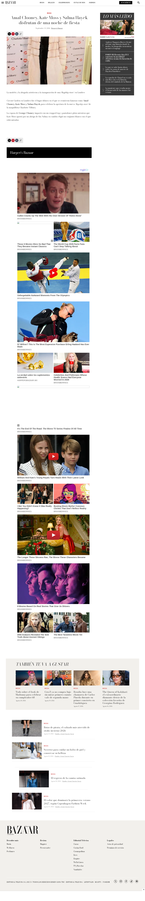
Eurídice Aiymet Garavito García (64, 734)
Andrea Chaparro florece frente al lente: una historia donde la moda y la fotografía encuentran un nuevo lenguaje (118, 45)
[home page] (10, 2)
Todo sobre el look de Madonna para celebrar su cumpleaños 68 (28, 694)
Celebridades (64, 2)
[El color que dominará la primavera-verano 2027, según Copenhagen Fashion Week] (27, 801)
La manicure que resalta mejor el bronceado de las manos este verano (118, 90)
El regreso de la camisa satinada (68, 778)
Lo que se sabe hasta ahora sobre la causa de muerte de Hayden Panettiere (116, 69)
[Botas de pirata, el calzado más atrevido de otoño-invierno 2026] (27, 728)
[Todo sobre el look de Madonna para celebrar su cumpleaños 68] (29, 677)
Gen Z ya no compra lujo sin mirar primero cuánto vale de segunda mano (58, 694)
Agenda (92, 2)
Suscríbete (126, 2)
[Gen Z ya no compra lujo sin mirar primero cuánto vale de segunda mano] (58, 677)
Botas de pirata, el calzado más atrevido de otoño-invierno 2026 (67, 729)
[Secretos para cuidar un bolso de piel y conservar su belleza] (27, 750)
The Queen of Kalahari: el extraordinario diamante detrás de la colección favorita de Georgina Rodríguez (115, 697)
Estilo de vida (79, 2)
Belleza (51, 2)
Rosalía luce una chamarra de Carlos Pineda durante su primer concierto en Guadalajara (84, 697)
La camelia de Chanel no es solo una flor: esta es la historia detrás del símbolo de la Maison (118, 80)
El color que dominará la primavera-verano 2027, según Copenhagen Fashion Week (67, 801)
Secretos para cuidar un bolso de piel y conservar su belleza (64, 751)
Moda (42, 2)
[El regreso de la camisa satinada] (34, 779)
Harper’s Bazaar (57, 28)
